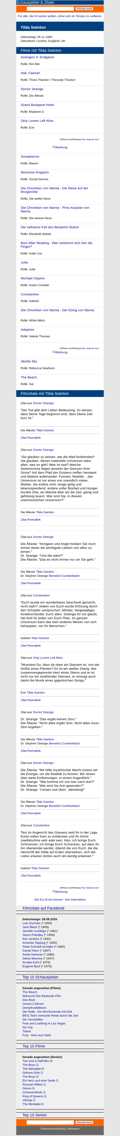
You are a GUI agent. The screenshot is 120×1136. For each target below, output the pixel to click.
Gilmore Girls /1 (32, 1072)
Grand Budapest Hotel (37, 105)
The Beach (29, 377)
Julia (24, 262)
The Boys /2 (30, 1076)
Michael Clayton (33, 278)
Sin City (27, 1027)
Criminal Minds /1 (34, 1092)
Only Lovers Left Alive (37, 120)
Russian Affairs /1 (34, 1084)
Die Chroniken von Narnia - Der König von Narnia (57, 310)
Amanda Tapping (33, 942)
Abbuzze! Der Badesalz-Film (41, 996)
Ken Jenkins (30, 938)
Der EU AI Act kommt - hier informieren (60, 899)
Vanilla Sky (29, 361)
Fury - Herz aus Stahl (36, 1035)
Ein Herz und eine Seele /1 (40, 1080)
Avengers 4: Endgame (37, 57)
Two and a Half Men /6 (37, 1061)
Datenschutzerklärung (53, 1128)
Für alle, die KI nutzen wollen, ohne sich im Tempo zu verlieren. (60, 16)
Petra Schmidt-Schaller (37, 946)
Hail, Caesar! (30, 73)
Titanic (26, 1031)
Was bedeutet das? (90, 139)
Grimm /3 (28, 1088)
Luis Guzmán (31, 923)
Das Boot (28, 999)
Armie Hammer (32, 954)
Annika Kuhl (30, 962)
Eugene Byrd (31, 966)
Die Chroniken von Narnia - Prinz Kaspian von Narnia (55, 209)
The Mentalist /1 (33, 1104)
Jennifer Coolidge (34, 931)
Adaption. (28, 329)
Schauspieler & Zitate (35, 2)
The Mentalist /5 (33, 1068)
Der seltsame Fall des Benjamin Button (50, 227)
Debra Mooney (32, 958)
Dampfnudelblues (34, 1007)
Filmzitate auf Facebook (43, 908)
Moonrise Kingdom (35, 172)
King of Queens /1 (34, 1096)
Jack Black (29, 927)
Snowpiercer (30, 156)
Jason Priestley (32, 935)
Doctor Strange (32, 89)
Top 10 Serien (34, 1115)
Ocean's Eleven (33, 1003)
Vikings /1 (29, 1100)
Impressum (73, 1128)
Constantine (30, 294)
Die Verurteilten (32, 1019)
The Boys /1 (30, 1064)
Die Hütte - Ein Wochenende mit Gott (47, 1011)
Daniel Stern (30, 950)
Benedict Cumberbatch (64, 575)
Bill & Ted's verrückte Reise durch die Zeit (50, 1015)
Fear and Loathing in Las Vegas (43, 1023)
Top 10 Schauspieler (40, 977)
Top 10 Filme (33, 1046)
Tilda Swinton (45, 430)
